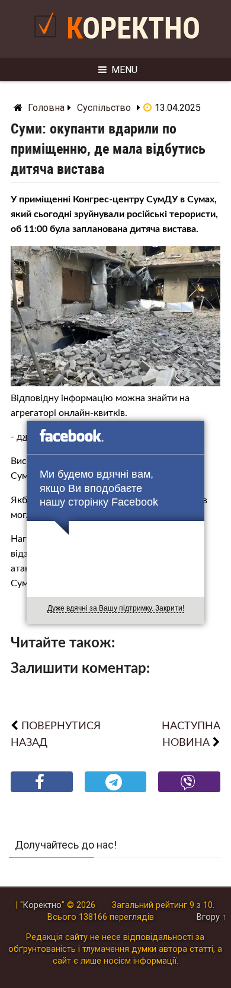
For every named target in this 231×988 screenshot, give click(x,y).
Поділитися (41, 791)
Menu (124, 69)
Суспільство (104, 107)
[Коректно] (48, 42)
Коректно (133, 28)
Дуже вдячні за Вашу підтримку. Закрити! (115, 608)
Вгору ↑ (211, 917)
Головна (46, 107)
